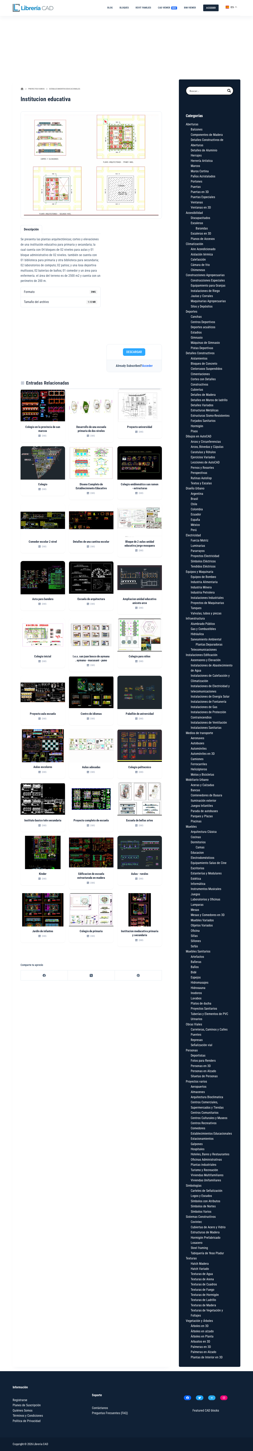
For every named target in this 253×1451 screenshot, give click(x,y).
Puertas (196, 187)
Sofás (194, 946)
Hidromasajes (199, 982)
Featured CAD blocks (206, 1410)
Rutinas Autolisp (201, 478)
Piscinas (196, 821)
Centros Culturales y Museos (209, 1118)
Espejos (196, 977)
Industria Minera (201, 587)
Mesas (195, 910)
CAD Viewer (167, 7)
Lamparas (197, 905)
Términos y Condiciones (28, 1415)
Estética (196, 879)
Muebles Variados (202, 920)
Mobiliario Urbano (197, 780)
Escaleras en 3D (201, 233)
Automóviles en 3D (203, 754)
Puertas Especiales (203, 197)
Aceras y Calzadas (202, 785)
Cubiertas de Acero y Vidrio (208, 1227)
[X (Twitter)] (91, 975)
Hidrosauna (198, 988)
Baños (195, 967)
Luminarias (198, 546)
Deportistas (198, 1055)
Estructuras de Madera (205, 1232)
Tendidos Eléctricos (203, 566)
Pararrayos (198, 551)
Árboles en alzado (202, 1331)
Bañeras (196, 962)
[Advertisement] (126, 45)
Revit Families (143, 7)
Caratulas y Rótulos (203, 452)
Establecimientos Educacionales (211, 1133)
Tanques (196, 608)
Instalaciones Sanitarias (206, 728)
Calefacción (198, 259)
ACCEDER (211, 7)
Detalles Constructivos (200, 353)
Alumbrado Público (203, 624)
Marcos (195, 166)
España (195, 520)
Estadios (196, 332)
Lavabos (196, 998)
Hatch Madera (200, 1264)
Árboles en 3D (200, 1326)
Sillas (194, 936)
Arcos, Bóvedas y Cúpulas (207, 447)
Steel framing (199, 1248)
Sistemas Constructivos (201, 1217)
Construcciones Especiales (208, 280)
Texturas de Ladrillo (203, 1300)
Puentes (196, 1034)
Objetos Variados (202, 925)
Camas (200, 847)
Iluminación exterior (203, 800)
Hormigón (197, 426)
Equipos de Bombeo (203, 577)
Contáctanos (100, 1408)
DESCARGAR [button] (134, 352)
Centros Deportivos (203, 322)
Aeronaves (197, 738)
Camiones (197, 759)
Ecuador (196, 514)
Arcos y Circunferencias (206, 442)
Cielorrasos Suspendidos (206, 369)
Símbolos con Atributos (205, 1201)
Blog (110, 7)
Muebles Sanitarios (198, 951)
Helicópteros (199, 769)
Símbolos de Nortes (203, 1206)
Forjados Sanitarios (203, 421)
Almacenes (198, 1092)
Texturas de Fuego (202, 1290)
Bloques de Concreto (204, 363)
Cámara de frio (200, 265)
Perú (194, 530)
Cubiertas (197, 389)
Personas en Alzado (203, 1071)
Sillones (196, 941)
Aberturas (192, 124)
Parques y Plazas (202, 816)
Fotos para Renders (203, 1060)
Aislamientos (199, 358)
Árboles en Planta (202, 1336)
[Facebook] (44, 975)
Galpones (197, 1144)
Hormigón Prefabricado (205, 1237)
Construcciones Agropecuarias (205, 275)
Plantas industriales (203, 1165)
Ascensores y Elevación (206, 660)
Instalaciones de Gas (204, 707)
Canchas (196, 317)
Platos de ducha (201, 1003)
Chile (194, 504)
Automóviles (199, 748)
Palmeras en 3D (201, 1347)
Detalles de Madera (203, 395)
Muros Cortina (200, 171)
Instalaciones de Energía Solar (210, 696)
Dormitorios (198, 842)
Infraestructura (195, 618)
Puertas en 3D (200, 192)
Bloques (124, 7)
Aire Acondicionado (203, 249)
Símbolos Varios (201, 1211)
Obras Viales (194, 1024)
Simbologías (193, 1185)
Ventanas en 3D (201, 207)
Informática (198, 884)
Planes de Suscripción (27, 1405)
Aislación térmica (202, 254)
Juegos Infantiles (202, 806)
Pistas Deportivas (202, 348)
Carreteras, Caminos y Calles (209, 1029)
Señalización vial (201, 1045)
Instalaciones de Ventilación (209, 722)
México (195, 525)
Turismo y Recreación (204, 1170)
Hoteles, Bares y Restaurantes (210, 1154)
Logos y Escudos (201, 1196)
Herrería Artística (202, 161)
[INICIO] (22, 89)
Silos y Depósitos (201, 306)
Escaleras (197, 223)
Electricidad (193, 535)
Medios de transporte (199, 733)
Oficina (195, 931)
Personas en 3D (201, 1066)
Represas (197, 1040)
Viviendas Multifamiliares (207, 1175)
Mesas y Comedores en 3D (208, 915)
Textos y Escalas (201, 483)
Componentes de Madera (207, 135)
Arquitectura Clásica (204, 832)
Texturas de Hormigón (205, 1295)
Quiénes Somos (22, 1410)
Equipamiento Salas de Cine (209, 863)
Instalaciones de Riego (205, 291)
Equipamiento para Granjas (208, 285)
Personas (192, 1050)
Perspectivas (199, 473)
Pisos (194, 431)
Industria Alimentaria (204, 582)
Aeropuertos (198, 1086)
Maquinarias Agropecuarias (208, 301)
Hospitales (197, 1149)
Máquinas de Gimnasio (205, 343)
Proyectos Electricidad (205, 556)
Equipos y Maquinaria (199, 572)
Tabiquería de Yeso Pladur (207, 1253)
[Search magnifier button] (229, 90)
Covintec (196, 1222)
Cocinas (196, 837)
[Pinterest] (138, 975)
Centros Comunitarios (204, 1113)
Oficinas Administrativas (206, 1159)
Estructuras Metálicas (204, 410)
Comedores (198, 1128)
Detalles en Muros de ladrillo (209, 400)
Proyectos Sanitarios (204, 1008)
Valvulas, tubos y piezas (206, 613)
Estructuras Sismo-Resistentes (210, 416)
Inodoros (196, 993)
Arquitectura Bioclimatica (207, 1097)
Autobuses (197, 743)
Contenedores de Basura (206, 795)
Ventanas (197, 202)
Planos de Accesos (203, 239)
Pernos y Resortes (202, 468)
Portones (196, 181)
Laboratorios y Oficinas (205, 899)
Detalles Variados (202, 405)
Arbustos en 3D (200, 1341)
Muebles (191, 826)
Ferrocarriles (199, 764)
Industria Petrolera (203, 592)
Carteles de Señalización (206, 1191)
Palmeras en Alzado (203, 1352)
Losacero (196, 1243)
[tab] (31, 229)
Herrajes (196, 155)
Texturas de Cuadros (204, 1284)
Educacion (197, 853)
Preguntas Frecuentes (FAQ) (110, 1413)
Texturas (191, 1258)
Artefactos (197, 957)
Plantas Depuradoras (209, 644)
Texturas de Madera (203, 1305)
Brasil (194, 499)
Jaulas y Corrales (202, 296)
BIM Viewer (190, 7)
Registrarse (20, 1400)
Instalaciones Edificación (201, 655)
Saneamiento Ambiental (206, 639)
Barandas (202, 228)
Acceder (147, 366)
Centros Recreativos (203, 1123)
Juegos (195, 894)
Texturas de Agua (202, 1274)
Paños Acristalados (203, 176)
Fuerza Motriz (199, 540)
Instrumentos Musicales (206, 889)
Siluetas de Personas (204, 1076)
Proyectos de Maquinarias (207, 603)
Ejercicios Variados (203, 457)
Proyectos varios (196, 1081)
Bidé (193, 972)
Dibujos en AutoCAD (198, 436)
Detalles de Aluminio (204, 150)
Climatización (194, 244)
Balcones (196, 129)
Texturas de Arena (202, 1279)
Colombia (197, 509)
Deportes (191, 311)
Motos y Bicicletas (202, 774)
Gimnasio (197, 337)
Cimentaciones (200, 374)
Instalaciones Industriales (207, 598)
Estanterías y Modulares (206, 873)
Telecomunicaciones (204, 649)
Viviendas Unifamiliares (206, 1180)
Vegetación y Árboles (199, 1321)
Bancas (195, 790)
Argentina (197, 494)
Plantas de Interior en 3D (207, 1357)
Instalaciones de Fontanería (208, 702)
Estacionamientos (202, 1139)
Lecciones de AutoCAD (205, 462)
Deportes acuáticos (203, 327)
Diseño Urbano (195, 488)
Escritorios (197, 868)
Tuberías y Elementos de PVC (209, 1014)
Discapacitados (200, 218)
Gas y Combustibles (203, 629)
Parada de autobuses (204, 811)
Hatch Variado (200, 1269)
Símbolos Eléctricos (203, 561)
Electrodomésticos (202, 858)
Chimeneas (198, 270)
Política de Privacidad (27, 1421)
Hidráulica (197, 634)
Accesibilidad (194, 213)
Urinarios (196, 1019)
